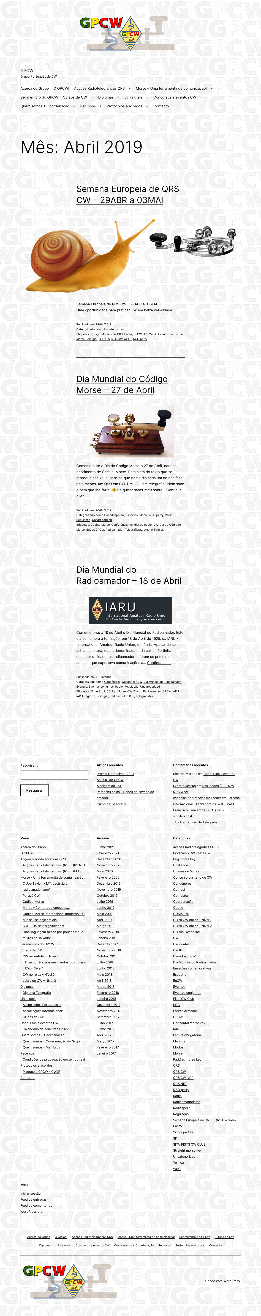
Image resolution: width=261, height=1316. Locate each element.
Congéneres (112, 681)
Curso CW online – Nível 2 (192, 926)
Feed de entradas (33, 1199)
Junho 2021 (105, 847)
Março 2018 (106, 986)
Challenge (180, 865)
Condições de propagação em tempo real (54, 1059)
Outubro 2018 (107, 956)
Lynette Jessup (184, 786)
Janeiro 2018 (106, 999)
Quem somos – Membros (41, 1047)
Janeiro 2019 (106, 938)
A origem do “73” (109, 786)
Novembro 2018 (109, 950)
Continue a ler (159, 663)
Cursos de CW (75, 97)
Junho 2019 (105, 907)
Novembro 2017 (109, 1011)
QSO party (140, 339)
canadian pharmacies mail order (197, 798)
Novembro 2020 (109, 865)
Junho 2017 (105, 1029)
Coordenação (183, 901)
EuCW (128, 334)
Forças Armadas (185, 1011)
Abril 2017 (104, 1035)
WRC (177, 1169)
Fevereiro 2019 (108, 932)
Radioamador (114, 529)
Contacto (161, 106)
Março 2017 (105, 1041)
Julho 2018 (105, 962)
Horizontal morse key (189, 1023)
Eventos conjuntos (101, 686)
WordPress (232, 1281)
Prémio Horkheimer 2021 (115, 774)
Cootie (178, 907)
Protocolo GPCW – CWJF (41, 1071)
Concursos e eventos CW (174, 97)
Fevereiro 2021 (108, 853)
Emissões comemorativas (192, 968)
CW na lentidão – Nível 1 (41, 956)
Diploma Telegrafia (37, 993)
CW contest (182, 944)
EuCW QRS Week (145, 334)
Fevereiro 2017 (108, 1047)
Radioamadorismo (186, 1102)
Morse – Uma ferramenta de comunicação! (171, 88)
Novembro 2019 (109, 889)
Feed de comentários (36, 1205)
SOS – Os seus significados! (43, 926)
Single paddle (183, 1132)
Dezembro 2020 (109, 859)
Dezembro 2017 (108, 1005)
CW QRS (117, 334)
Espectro (132, 515)
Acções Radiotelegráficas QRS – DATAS (52, 871)
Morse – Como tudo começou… (46, 907)
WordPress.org (31, 1211)
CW (155, 524)
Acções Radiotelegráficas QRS (99, 88)
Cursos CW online (186, 932)
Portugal (102, 696)
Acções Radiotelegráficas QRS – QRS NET (54, 865)
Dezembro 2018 (109, 944)
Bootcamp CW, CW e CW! (192, 853)
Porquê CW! (31, 895)
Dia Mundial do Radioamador (162, 681)
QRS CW (104, 339)
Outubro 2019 (107, 895)
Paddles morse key (187, 1059)
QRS (176, 1065)
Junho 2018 (105, 968)
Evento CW (165, 334)
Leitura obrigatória (187, 1035)
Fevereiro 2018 (108, 993)
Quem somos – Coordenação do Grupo (52, 1041)
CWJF (177, 950)
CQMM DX (181, 914)
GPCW (26, 70)
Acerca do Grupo (34, 88)
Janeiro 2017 (106, 1053)
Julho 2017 (105, 1023)
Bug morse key (184, 859)
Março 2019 (106, 926)
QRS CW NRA (183, 1078)
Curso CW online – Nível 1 (192, 920)
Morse (143, 515)
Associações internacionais (43, 1011)
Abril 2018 (104, 980)
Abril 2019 (104, 920)
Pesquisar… (29, 765)
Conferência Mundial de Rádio (131, 524)
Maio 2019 (104, 914)
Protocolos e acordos (124, 106)
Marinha (179, 1041)
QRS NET (180, 1084)
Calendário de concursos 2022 (46, 1029)
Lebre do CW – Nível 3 (39, 980)
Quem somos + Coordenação (44, 106)
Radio (169, 515)
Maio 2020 (105, 871)
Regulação (83, 520)
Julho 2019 (105, 901)
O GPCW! (61, 88)
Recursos (88, 106)
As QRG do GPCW (110, 780)
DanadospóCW (114, 515)
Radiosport (181, 1108)
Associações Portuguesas (42, 1005)
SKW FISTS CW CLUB (189, 1144)
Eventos (81, 686)
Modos (178, 1047)
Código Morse (100, 334)
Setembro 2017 (108, 1017)
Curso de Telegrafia (111, 804)
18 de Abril (98, 691)
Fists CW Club (183, 999)
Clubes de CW (33, 1017)
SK (175, 1138)
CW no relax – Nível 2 (39, 974)
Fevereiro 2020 (108, 877)
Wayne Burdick (154, 529)
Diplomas (105, 97)
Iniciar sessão (30, 1193)
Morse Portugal (86, 339)
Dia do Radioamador (147, 691)
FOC (176, 1005)
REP (131, 696)
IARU (175, 691)
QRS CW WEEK (121, 339)
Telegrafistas (133, 529)
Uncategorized (114, 329)
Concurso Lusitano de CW (192, 877)
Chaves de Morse (186, 871)
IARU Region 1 (85, 696)
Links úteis (133, 97)
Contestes (181, 895)
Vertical (178, 1162)
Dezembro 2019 (109, 883)
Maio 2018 (104, 974)
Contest (179, 889)
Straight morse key (187, 1150)
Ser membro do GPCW (39, 97)
